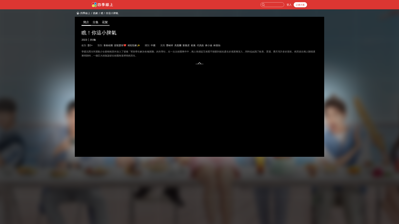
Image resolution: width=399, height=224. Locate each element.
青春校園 (108, 45)
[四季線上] (102, 5)
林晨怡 (216, 45)
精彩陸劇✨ (134, 45)
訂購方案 (300, 4)
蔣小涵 (208, 45)
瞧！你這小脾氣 (109, 13)
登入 (289, 4)
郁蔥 (193, 45)
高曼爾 (177, 45)
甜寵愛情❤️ (120, 45)
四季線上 (85, 13)
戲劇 (95, 13)
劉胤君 (186, 45)
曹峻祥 (169, 45)
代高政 (200, 45)
